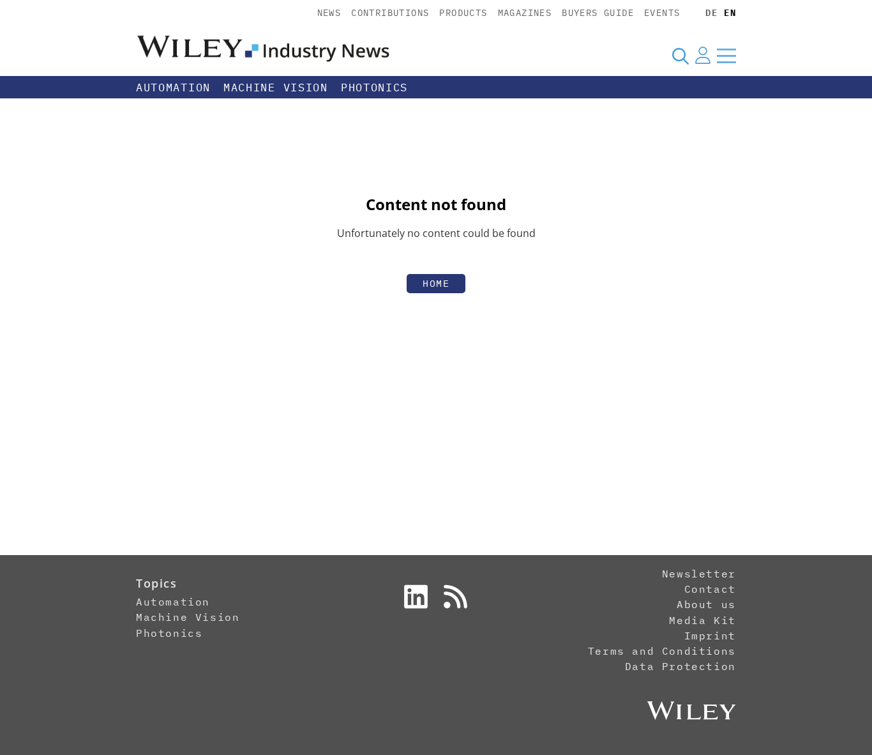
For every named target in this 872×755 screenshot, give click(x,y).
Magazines (525, 13)
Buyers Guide (598, 13)
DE (711, 13)
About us (706, 604)
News (329, 13)
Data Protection (680, 666)
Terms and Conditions (662, 650)
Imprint (710, 635)
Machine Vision (275, 87)
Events (662, 13)
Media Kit (702, 620)
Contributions (390, 13)
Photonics (374, 87)
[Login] (702, 55)
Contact (710, 589)
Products (463, 13)
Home (436, 283)
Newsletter (699, 573)
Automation (173, 87)
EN (730, 13)
